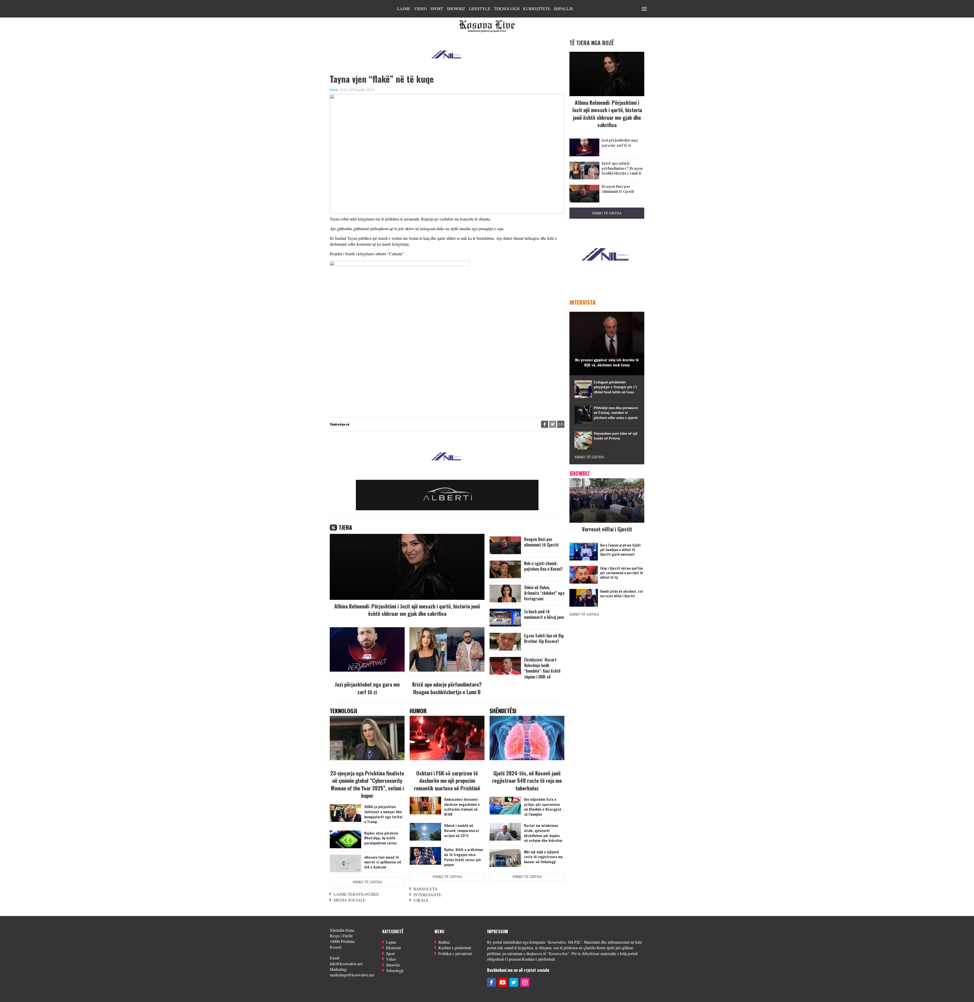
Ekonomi (393, 947)
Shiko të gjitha (367, 881)
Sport (436, 8)
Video (420, 8)
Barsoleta (425, 888)
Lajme (403, 8)
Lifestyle (479, 8)
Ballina (444, 942)
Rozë (334, 90)
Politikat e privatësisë (455, 953)
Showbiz (456, 8)
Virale (421, 900)
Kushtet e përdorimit (454, 947)
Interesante (427, 894)
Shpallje (563, 8)
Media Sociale (350, 900)
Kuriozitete (536, 8)
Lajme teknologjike (356, 894)
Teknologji (506, 8)
